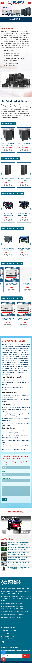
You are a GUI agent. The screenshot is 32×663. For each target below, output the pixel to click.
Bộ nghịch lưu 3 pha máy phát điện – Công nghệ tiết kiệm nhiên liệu (19, 548)
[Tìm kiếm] (29, 3)
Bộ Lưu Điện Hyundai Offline (11, 53)
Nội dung (4, 485)
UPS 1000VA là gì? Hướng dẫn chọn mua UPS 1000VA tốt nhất (18, 568)
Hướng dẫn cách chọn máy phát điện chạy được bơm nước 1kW (19, 563)
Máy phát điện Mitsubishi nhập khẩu (11, 617)
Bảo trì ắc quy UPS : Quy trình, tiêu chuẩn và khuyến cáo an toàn (18, 543)
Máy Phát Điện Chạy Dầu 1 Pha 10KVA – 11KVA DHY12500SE (24, 284)
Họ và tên (5, 465)
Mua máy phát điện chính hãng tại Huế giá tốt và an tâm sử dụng (18, 558)
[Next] (30, 139)
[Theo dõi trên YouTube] (2, 642)
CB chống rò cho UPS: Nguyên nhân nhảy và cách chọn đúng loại (19, 553)
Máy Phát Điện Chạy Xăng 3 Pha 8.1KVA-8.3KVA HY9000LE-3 (18, 249)
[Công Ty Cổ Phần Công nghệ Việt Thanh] (16, 3)
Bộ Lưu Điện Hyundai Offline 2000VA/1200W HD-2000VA (13, 144)
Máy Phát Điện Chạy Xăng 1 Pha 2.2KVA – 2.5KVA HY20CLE (21, 214)
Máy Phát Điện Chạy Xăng (11, 63)
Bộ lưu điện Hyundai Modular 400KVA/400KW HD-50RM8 (16, 179)
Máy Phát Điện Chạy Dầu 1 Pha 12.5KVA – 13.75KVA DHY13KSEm (8, 284)
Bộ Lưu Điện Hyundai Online (11, 55)
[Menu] (2, 3)
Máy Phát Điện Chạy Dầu (10, 60)
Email (3, 471)
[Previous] (1, 139)
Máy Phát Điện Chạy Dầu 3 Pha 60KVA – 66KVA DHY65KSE (21, 319)
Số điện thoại (6, 478)
